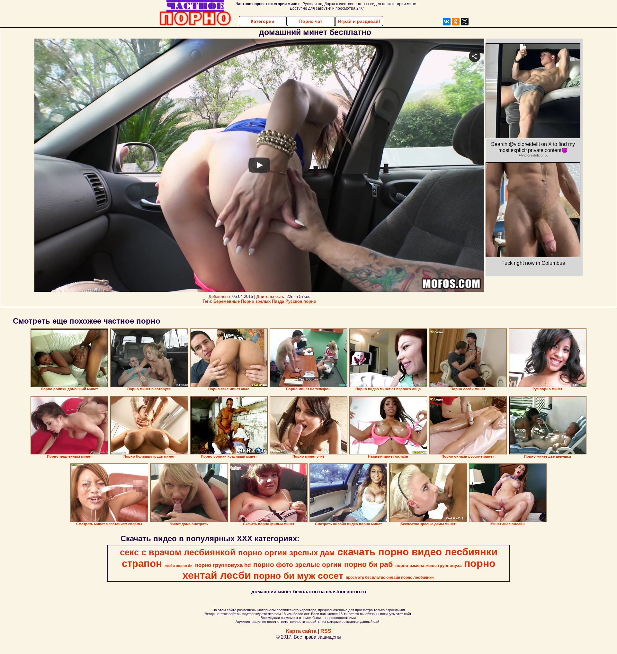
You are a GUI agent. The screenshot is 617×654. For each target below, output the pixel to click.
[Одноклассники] (456, 21)
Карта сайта (301, 631)
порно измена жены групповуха (428, 565)
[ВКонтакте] (447, 21)
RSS (325, 631)
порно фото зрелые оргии (297, 565)
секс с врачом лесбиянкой (178, 552)
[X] (465, 21)
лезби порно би (178, 566)
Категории (262, 21)
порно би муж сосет (298, 576)
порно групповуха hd (223, 565)
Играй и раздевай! (359, 21)
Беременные (226, 301)
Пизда (278, 301)
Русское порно (300, 301)
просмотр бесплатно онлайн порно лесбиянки (390, 577)
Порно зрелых (256, 301)
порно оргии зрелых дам (286, 552)
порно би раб (368, 564)
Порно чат (310, 21)
